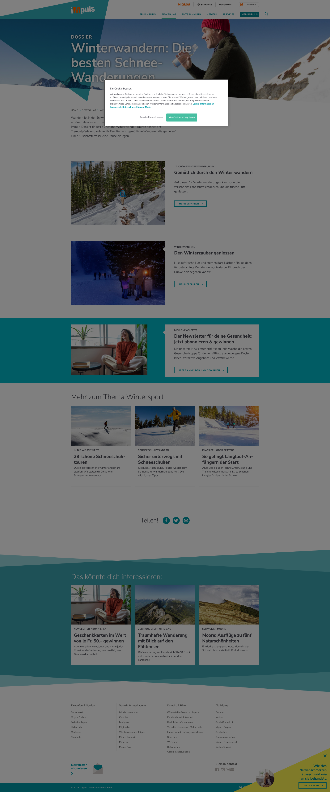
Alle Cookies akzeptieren (181, 117)
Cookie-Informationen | (204, 103)
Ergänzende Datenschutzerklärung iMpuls (130, 107)
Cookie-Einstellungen (151, 117)
